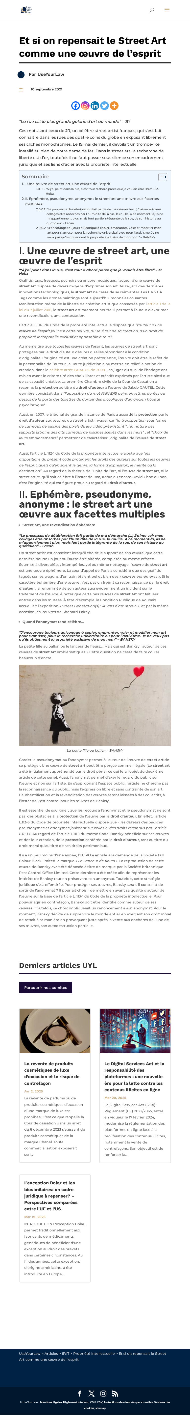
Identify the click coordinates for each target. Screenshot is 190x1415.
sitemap (100, 1408)
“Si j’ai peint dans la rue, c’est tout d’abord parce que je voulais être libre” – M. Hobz (102, 191)
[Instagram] (85, 105)
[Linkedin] (95, 105)
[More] (114, 105)
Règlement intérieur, (76, 1402)
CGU (93, 1402)
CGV (99, 1402)
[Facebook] (75, 105)
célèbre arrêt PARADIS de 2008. (77, 370)
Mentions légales (51, 1402)
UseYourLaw (51, 74)
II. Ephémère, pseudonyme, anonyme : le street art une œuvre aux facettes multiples (92, 201)
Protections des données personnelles (128, 1402)
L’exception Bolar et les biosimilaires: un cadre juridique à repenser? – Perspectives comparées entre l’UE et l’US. (51, 1195)
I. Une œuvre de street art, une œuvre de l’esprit (68, 184)
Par (33, 74)
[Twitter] (104, 105)
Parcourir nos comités (45, 987)
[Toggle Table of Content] (160, 177)
